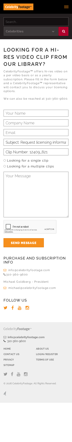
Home (7, 348)
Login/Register (47, 354)
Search (63, 31)
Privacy (8, 359)
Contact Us (11, 354)
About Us (42, 348)
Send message (24, 243)
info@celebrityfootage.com (29, 270)
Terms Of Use (45, 359)
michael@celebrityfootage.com (32, 288)
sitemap (9, 365)
